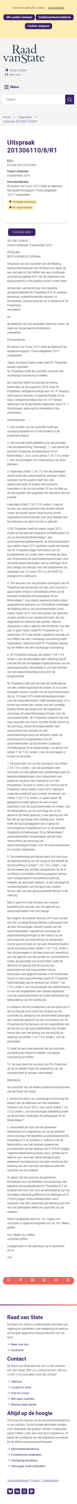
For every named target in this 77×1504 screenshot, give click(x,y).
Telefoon (16, 1381)
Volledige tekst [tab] (22, 232)
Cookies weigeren (38, 26)
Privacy (35, 1480)
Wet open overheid (22, 1399)
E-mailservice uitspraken (26, 1454)
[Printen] (32, 1280)
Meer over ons (20, 1344)
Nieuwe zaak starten (24, 1404)
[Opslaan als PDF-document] (68, 1280)
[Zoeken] (69, 99)
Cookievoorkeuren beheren (54, 17)
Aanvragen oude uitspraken (28, 1466)
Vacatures (17, 1350)
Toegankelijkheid (17, 1480)
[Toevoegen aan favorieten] (20, 1280)
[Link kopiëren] (44, 1280)
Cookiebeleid (56, 7)
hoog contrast (18, 70)
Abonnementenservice (25, 1449)
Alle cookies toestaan (19, 17)
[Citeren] (56, 1280)
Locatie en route (21, 1387)
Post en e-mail (20, 1393)
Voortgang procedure (24, 1460)
